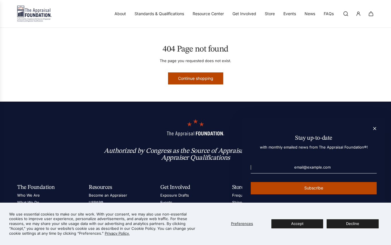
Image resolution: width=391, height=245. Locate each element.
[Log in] (358, 13)
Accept (297, 223)
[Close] (374, 128)
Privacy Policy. (117, 233)
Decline (352, 223)
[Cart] (371, 13)
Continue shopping (195, 78)
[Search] (345, 13)
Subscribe (313, 187)
